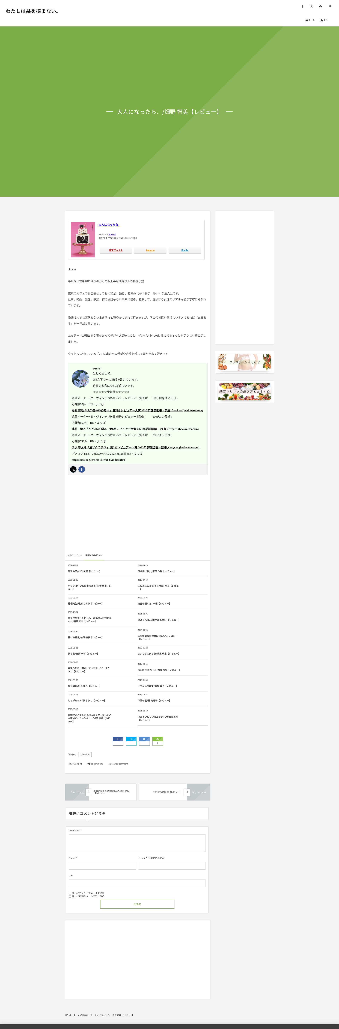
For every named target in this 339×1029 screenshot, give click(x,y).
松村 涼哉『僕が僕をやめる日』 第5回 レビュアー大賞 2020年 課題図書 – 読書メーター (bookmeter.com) (137, 410)
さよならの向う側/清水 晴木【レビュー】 (159, 653)
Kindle (184, 250)
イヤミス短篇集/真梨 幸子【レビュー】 (158, 685)
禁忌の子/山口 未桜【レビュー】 (85, 571)
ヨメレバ (112, 234)
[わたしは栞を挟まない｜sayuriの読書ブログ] (31, 11)
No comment (96, 763)
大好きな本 (85, 754)
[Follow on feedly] (320, 6)
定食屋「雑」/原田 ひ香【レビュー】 (157, 571)
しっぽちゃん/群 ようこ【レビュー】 (87, 700)
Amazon (150, 250)
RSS (325, 20)
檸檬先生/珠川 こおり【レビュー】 (86, 603)
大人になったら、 (110, 224)
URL (71, 875)
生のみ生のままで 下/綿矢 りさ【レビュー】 (158, 587)
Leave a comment (119, 763)
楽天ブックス (116, 250)
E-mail (142, 858)
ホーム (311, 20)
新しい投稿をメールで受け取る (88, 896)
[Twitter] (73, 469)
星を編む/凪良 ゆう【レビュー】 (85, 685)
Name (72, 858)
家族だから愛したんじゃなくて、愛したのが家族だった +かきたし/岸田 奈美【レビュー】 (89, 718)
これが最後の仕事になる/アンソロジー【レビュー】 (158, 637)
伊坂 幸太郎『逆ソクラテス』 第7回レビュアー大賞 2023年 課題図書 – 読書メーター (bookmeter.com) (136, 447)
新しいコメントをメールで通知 (88, 893)
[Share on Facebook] (302, 6)
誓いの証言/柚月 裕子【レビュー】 (86, 637)
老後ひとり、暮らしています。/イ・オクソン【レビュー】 (89, 669)
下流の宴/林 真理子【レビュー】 (154, 700)
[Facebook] (81, 469)
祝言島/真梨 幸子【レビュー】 (83, 653)
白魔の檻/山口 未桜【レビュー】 (154, 603)
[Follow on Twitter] (311, 6)
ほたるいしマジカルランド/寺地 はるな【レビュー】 (158, 718)
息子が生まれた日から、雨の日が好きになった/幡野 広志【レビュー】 (90, 619)
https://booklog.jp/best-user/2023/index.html (98, 459)
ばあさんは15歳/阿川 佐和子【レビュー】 (159, 619)
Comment (74, 830)
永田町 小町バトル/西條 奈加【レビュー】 (159, 669)
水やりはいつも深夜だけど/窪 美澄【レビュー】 (89, 587)
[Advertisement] (137, 515)
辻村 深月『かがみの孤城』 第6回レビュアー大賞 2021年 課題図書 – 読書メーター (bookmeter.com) (135, 429)
